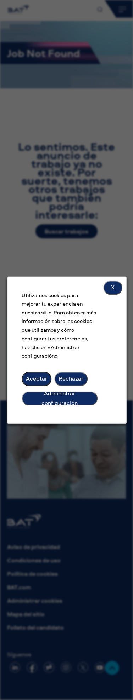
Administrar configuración (59, 398)
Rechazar (71, 378)
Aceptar (36, 378)
